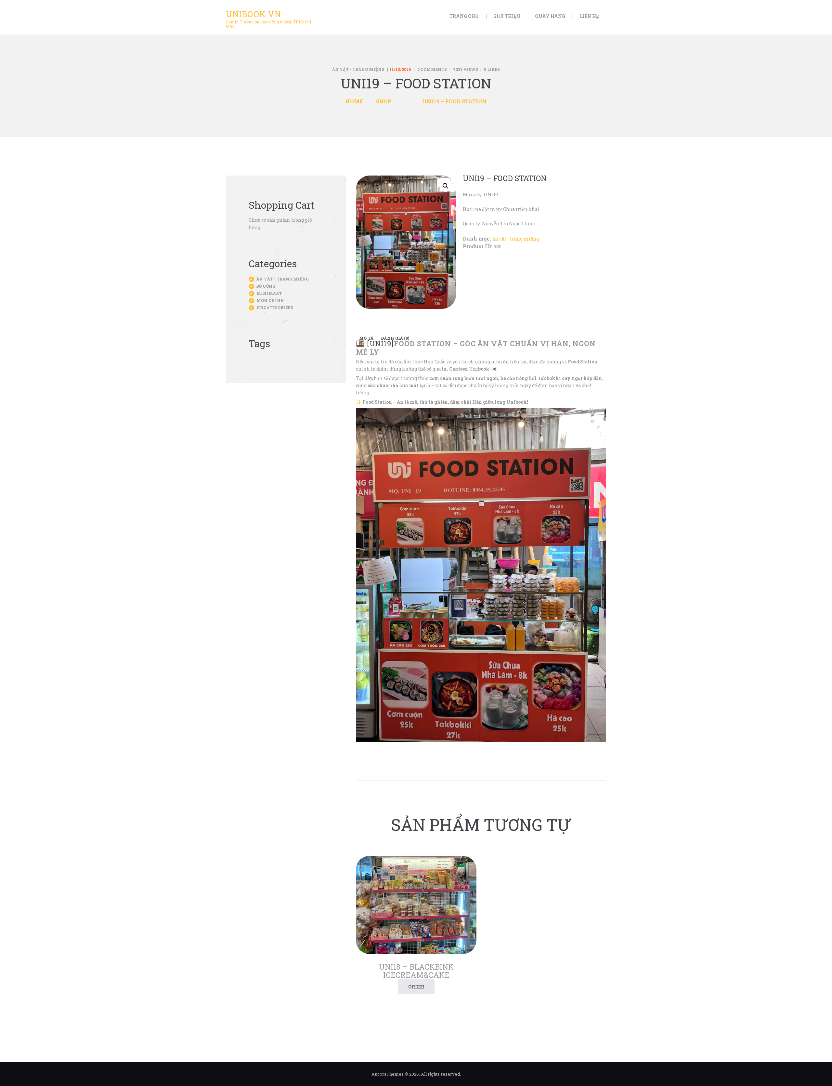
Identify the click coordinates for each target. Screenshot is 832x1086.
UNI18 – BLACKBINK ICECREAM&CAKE (416, 971)
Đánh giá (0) (395, 338)
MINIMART (269, 293)
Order (416, 987)
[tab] (366, 338)
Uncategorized (274, 307)
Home (354, 101)
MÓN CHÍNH (270, 300)
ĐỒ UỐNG (265, 286)
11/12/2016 (400, 69)
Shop (383, 101)
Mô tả (366, 338)
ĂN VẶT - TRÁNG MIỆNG (358, 69)
